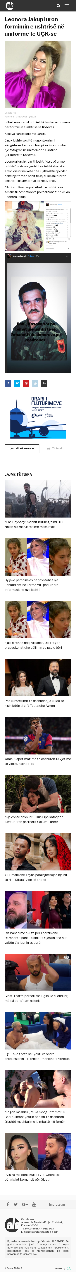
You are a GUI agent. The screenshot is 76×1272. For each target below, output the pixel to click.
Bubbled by (60, 1268)
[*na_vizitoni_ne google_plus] (25, 1204)
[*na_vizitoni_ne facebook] (8, 1204)
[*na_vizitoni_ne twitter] (16, 1204)
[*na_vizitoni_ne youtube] (34, 1204)
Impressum (57, 1204)
